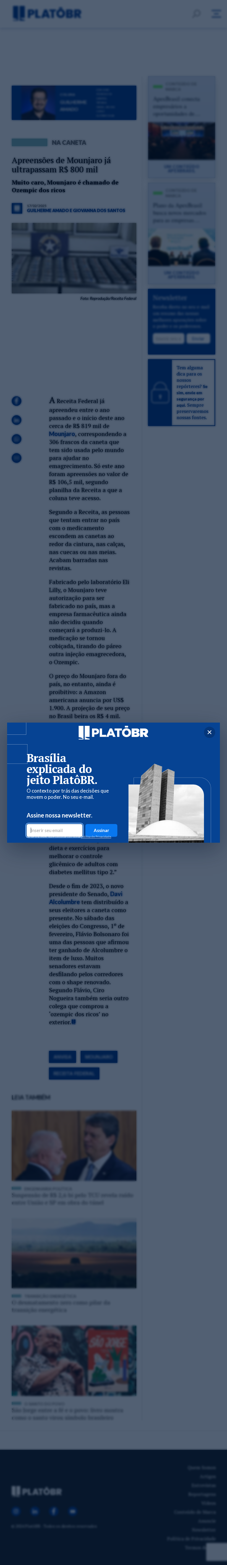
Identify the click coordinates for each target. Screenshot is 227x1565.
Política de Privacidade (96, 836)
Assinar (101, 830)
